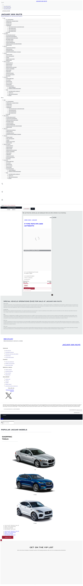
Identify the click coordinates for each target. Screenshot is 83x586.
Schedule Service (9, 62)
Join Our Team (9, 84)
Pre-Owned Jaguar (9, 39)
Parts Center (8, 70)
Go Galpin (6, 77)
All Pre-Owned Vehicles (10, 117)
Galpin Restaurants (10, 85)
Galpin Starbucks (12, 87)
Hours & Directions (10, 78)
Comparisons (8, 25)
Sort (33, 208)
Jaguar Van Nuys (41, 1)
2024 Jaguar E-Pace (12, 29)
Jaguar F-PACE (9, 105)
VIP (1, 419)
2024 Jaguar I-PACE (12, 28)
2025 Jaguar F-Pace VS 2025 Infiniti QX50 (16, 26)
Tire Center (8, 158)
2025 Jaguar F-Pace (12, 31)
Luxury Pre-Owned (9, 40)
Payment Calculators (10, 141)
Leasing (7, 57)
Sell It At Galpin (9, 165)
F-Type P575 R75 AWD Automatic (33, 225)
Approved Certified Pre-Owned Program (14, 43)
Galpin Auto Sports (10, 73)
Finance (5, 53)
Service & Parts (7, 61)
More (7, 89)
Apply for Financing (10, 138)
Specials (5, 46)
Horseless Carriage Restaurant (15, 88)
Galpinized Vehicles (10, 50)
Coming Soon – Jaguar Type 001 (12, 21)
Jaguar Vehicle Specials (10, 47)
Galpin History (9, 81)
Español (2, 2)
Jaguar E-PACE (9, 22)
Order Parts (8, 71)
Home (2, 205)
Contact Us (11, 92)
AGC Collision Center (10, 74)
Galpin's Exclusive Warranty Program (13, 134)
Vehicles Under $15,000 (10, 42)
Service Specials (9, 49)
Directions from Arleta (13, 94)
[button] (31, 97)
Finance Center (9, 54)
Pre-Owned (6, 33)
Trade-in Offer (9, 45)
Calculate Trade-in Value (11, 525)
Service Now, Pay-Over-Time (11, 67)
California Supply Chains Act (14, 91)
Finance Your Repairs (10, 68)
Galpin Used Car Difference (11, 36)
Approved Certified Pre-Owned (12, 120)
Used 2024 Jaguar (30, 220)
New (4, 18)
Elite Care (8, 32)
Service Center (9, 65)
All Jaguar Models (9, 19)
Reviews (9, 95)
